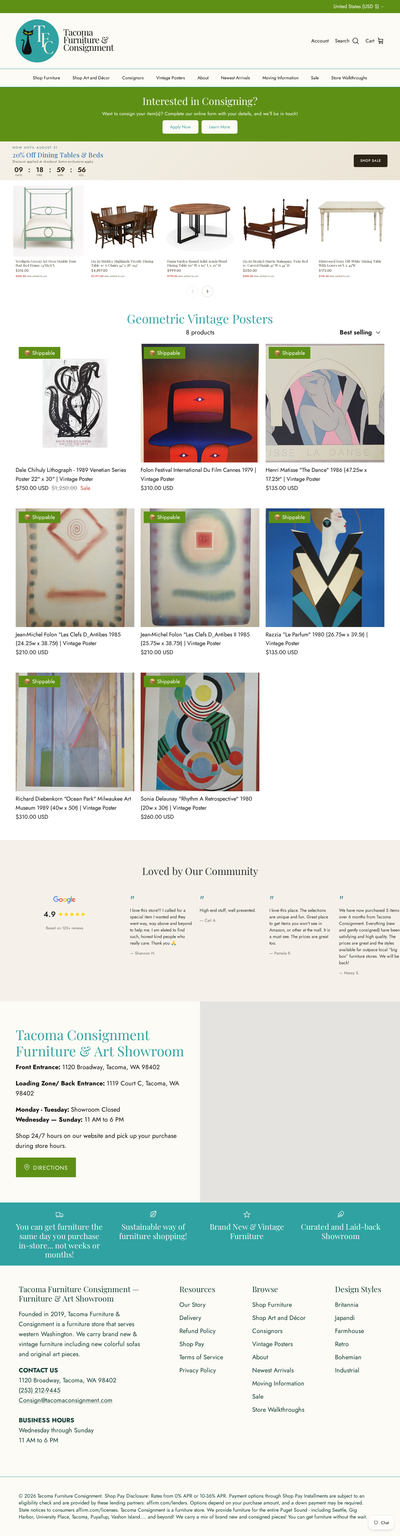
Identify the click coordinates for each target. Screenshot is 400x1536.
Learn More (219, 127)
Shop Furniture (46, 78)
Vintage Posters (170, 78)
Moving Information (280, 78)
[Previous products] (192, 291)
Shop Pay (191, 1344)
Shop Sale (370, 160)
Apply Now (180, 127)
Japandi (345, 1317)
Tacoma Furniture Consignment (70, 1495)
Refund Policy (197, 1331)
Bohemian (348, 1357)
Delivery (190, 1317)
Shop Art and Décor (91, 78)
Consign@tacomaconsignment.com (65, 1400)
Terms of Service (201, 1357)
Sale (315, 78)
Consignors (133, 78)
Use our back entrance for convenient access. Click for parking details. (200, 6)
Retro (342, 1344)
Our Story (192, 1304)
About (203, 78)
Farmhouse (349, 1331)
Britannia (346, 1304)
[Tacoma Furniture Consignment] (65, 40)
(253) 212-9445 (39, 1390)
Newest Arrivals (235, 78)
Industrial (347, 1370)
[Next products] (207, 291)
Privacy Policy (197, 1370)
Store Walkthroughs (349, 78)
